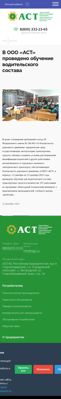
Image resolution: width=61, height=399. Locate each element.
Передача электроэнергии (16, 306)
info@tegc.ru (31, 251)
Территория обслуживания (17, 299)
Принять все (23, 369)
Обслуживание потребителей (18, 319)
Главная (4, 41)
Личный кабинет (14, 4)
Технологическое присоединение (20, 292)
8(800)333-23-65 (12, 248)
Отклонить (43, 369)
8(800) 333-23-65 (34, 29)
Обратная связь (11, 326)
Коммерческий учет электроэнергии (22, 312)
